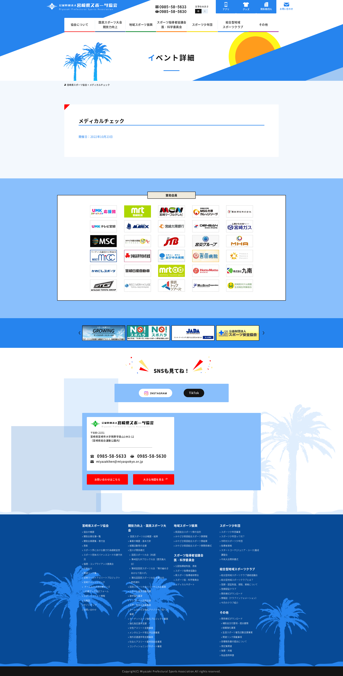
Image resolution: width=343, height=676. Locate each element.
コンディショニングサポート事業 (146, 646)
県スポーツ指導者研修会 (187, 575)
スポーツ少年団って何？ (233, 536)
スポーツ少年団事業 (230, 531)
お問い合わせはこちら (107, 479)
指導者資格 (226, 545)
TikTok (194, 393)
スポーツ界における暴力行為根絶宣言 (102, 550)
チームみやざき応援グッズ (97, 586)
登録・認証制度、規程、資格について (239, 584)
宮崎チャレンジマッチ (94, 582)
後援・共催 (226, 650)
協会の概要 (89, 531)
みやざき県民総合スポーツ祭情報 (191, 536)
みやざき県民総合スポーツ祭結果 (191, 540)
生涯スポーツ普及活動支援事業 (238, 632)
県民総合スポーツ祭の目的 (188, 531)
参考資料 (135, 582)
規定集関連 (226, 646)
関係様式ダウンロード (232, 593)
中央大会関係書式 (229, 559)
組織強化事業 (229, 627)
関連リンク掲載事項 (232, 636)
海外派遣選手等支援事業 (141, 636)
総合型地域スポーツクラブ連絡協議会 (239, 575)
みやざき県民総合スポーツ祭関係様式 (193, 545)
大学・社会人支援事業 (140, 604)
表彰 (86, 545)
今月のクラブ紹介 (229, 602)
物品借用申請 (227, 655)
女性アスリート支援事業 (141, 627)
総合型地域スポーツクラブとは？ (237, 579)
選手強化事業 (136, 595)
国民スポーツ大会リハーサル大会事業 (148, 586)
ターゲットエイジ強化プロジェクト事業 (149, 618)
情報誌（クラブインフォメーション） (239, 597)
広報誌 (87, 600)
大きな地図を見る (153, 479)
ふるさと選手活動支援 (140, 591)
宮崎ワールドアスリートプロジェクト (102, 577)
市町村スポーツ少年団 (232, 540)
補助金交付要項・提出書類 (235, 623)
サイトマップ (90, 604)
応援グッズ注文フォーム (97, 591)
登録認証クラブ (228, 588)
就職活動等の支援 (138, 545)
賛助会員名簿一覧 (92, 536)
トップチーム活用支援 (140, 600)
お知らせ (88, 568)
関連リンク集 (90, 572)
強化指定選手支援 (138, 623)
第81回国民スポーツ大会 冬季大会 (147, 577)
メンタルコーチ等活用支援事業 (145, 632)
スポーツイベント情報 (94, 595)
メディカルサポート (185, 584)
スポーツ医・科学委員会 (187, 579)
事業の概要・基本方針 (140, 540)
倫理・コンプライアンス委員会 (99, 563)
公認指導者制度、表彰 (186, 566)
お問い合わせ (90, 609)
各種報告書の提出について (234, 641)
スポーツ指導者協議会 (186, 570)
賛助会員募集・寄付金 (94, 540)
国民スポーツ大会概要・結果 (144, 536)
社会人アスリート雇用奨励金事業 (146, 641)
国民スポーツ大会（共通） (144, 554)
